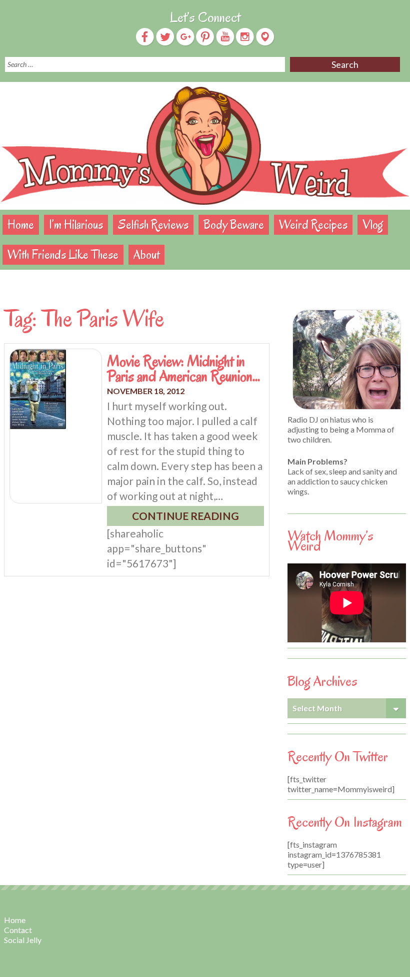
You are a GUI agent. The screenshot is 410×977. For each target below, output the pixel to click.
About (147, 254)
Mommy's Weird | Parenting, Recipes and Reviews (205, 145)
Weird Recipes (313, 224)
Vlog (372, 224)
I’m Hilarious (76, 224)
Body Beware (234, 224)
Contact (18, 930)
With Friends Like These (63, 254)
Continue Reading (185, 515)
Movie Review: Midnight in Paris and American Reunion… (183, 368)
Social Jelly (23, 940)
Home (21, 224)
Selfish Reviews (153, 224)
